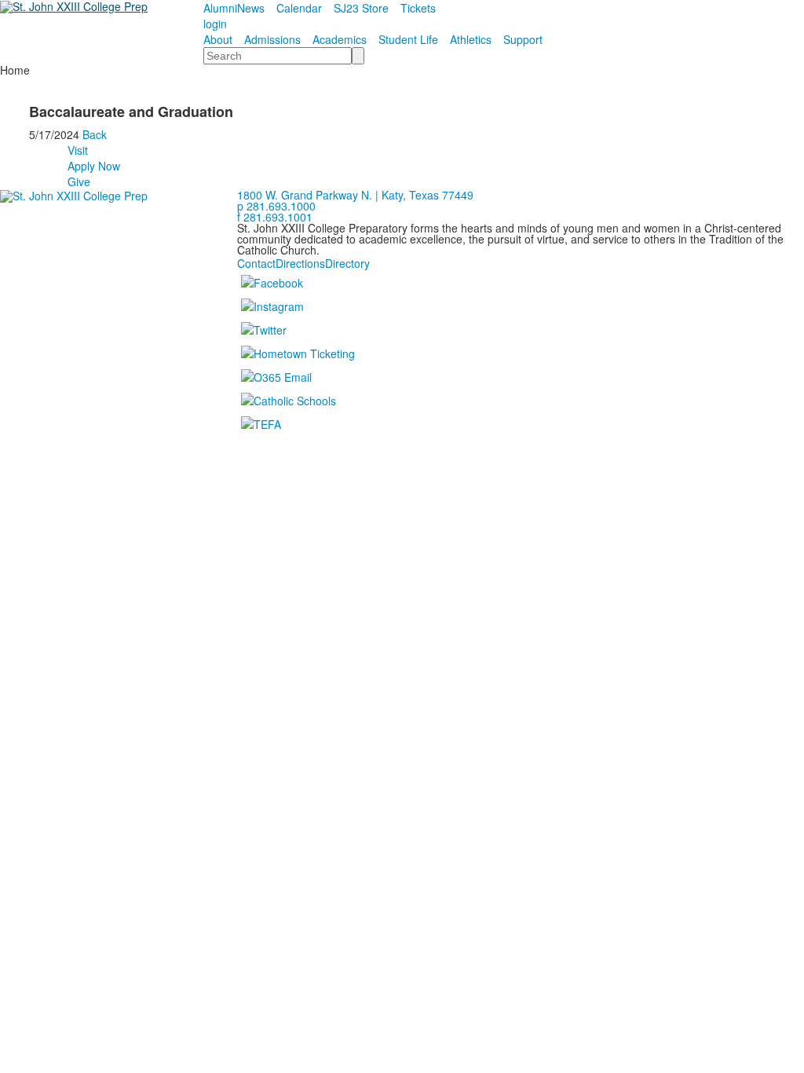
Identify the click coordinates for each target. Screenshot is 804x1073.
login (215, 23)
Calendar (299, 8)
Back (94, 134)
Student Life (408, 39)
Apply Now (94, 166)
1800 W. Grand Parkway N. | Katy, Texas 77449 (355, 195)
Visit (78, 150)
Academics (339, 39)
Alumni (220, 8)
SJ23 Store (361, 8)
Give (79, 181)
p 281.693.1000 (276, 206)
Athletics (471, 39)
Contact (256, 263)
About (217, 39)
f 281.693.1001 (274, 217)
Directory (347, 263)
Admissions (272, 39)
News (251, 8)
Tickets (418, 8)
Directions (300, 263)
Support (523, 39)
